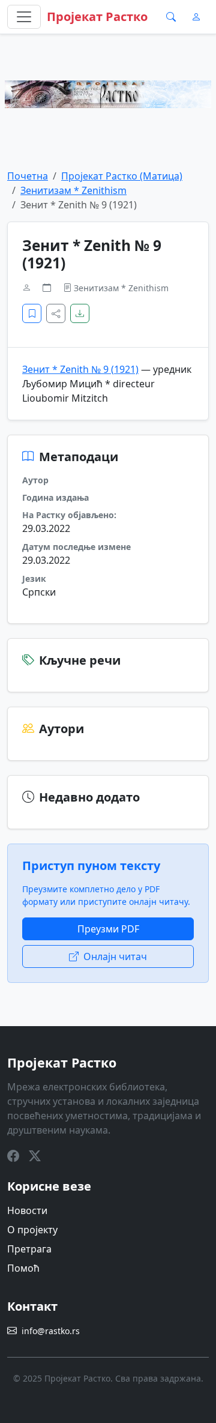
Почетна (27, 176)
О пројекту (32, 1229)
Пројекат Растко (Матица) (121, 176)
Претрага (29, 1248)
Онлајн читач (115, 956)
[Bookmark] (31, 313)
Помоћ (23, 1268)
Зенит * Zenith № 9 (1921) (80, 369)
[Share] (55, 313)
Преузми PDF (108, 928)
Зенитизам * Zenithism (73, 190)
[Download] (79, 313)
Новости (27, 1210)
